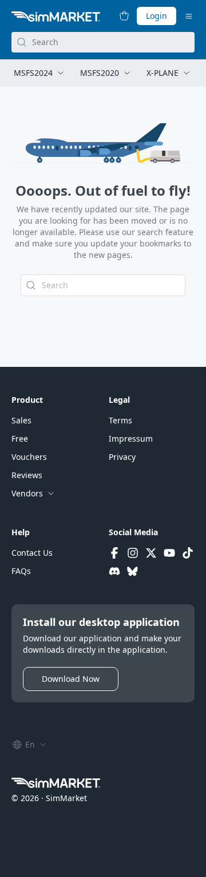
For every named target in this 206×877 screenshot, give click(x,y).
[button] (21, 420)
